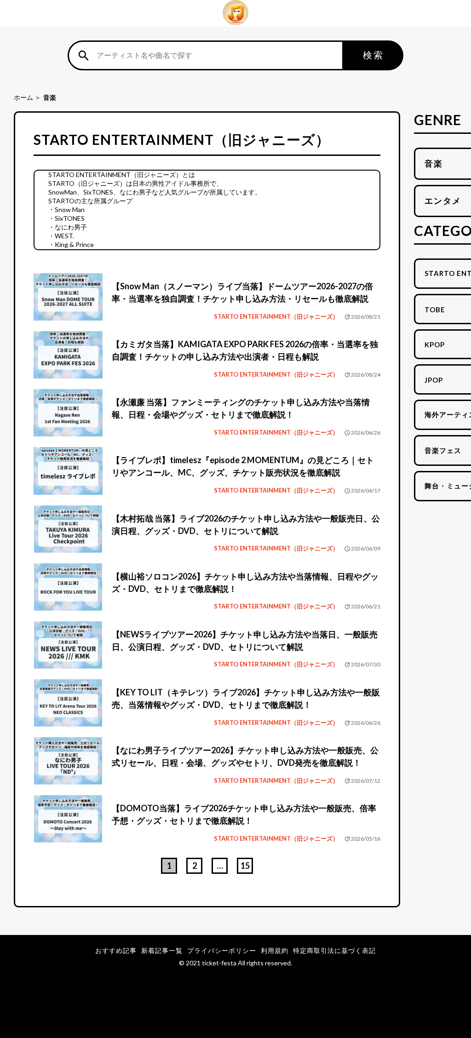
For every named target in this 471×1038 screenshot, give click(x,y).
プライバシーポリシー (221, 950)
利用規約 (274, 950)
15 (245, 865)
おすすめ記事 (116, 950)
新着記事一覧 (162, 950)
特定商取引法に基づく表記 (334, 950)
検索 (373, 54)
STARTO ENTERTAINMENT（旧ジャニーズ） (276, 316)
